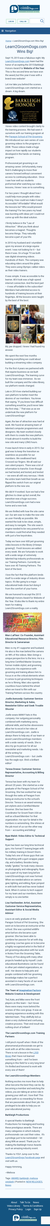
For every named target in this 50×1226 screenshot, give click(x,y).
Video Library (13, 1205)
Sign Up (38, 1209)
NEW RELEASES (34, 1181)
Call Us (23, 21)
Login (28, 1209)
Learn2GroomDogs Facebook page (22, 1157)
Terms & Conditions (33, 1205)
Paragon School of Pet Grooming (25, 136)
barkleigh (24, 1178)
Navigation (10, 30)
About (14, 1202)
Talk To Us (25, 1202)
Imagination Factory (30, 990)
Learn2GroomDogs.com (17, 61)
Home (8, 41)
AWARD (15, 1178)
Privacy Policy (16, 1209)
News (8, 1185)
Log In (11, 21)
